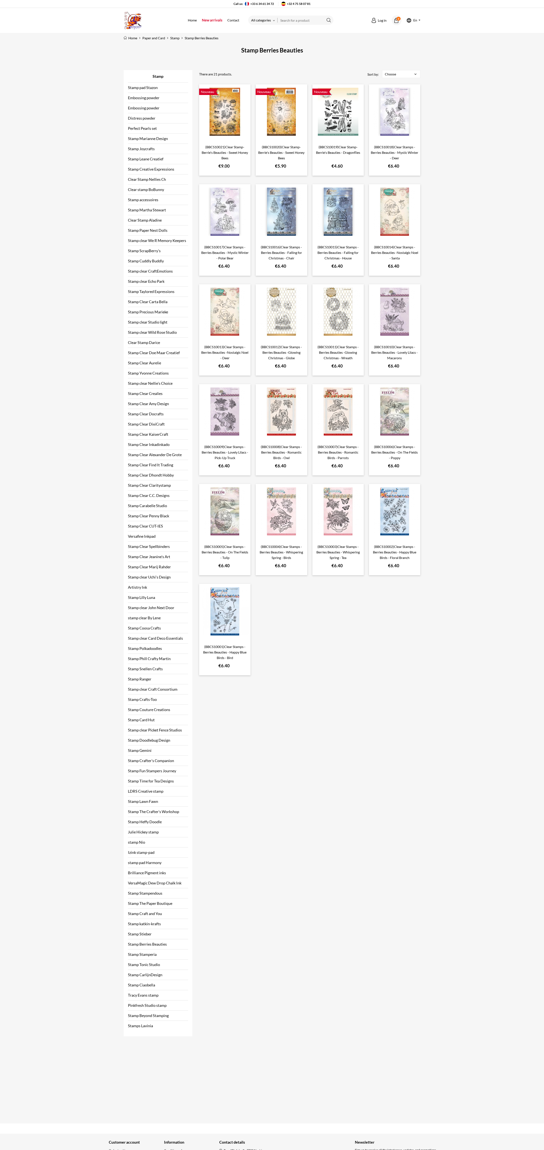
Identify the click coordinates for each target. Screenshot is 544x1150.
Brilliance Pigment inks (147, 872)
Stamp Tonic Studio (144, 964)
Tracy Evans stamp (143, 995)
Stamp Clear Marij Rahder (149, 566)
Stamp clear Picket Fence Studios (155, 730)
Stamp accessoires (143, 199)
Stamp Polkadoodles (145, 648)
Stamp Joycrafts (141, 148)
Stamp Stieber (140, 934)
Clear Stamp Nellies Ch (147, 179)
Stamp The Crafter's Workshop (153, 811)
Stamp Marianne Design (148, 138)
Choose (401, 74)
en (415, 20)
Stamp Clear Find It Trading (150, 465)
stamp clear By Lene (144, 617)
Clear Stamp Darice (144, 342)
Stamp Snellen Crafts (145, 668)
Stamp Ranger (139, 679)
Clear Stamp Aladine (145, 220)
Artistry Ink (137, 587)
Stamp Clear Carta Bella (147, 301)
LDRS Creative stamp (145, 791)
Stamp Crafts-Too (142, 699)
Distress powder (141, 118)
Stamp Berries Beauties (147, 944)
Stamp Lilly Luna (141, 597)
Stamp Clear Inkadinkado (149, 444)
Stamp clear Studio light (147, 322)
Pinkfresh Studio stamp (147, 1005)
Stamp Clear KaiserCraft (148, 434)
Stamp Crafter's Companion (151, 760)
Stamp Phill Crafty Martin (149, 658)
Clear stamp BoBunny (146, 189)
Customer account (124, 1142)
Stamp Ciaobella (141, 985)
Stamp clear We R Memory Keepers (157, 240)
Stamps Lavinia (140, 1025)
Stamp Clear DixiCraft (146, 424)
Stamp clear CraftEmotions (150, 271)
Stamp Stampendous (145, 893)
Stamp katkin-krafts (144, 923)
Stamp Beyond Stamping (148, 1015)
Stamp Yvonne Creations (148, 373)
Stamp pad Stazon (143, 87)
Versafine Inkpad (142, 536)
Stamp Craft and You (145, 913)
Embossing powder (143, 97)
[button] (379, 20)
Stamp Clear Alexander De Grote (155, 454)
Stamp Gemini (140, 750)
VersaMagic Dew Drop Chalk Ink (154, 883)
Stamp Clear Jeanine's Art (149, 556)
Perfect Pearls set (142, 128)
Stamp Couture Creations (149, 709)
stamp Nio (136, 842)
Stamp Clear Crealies (145, 393)
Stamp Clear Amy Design (148, 403)
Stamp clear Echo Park (146, 281)
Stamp (158, 76)
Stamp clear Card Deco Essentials (155, 638)
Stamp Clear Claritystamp (149, 485)
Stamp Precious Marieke (148, 312)
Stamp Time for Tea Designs (151, 781)
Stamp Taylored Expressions (151, 291)
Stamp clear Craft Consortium (152, 689)
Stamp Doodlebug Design (149, 740)
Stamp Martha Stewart (147, 210)
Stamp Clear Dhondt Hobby (151, 475)
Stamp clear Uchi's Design (149, 577)
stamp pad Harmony (145, 862)
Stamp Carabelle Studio (147, 505)
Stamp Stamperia (142, 954)
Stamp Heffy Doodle (145, 821)
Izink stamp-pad (141, 852)
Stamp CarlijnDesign (145, 974)
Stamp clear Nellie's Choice (150, 383)
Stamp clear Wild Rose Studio (152, 332)
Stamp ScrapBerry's (144, 250)
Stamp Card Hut (141, 719)
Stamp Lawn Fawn (143, 801)
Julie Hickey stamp (143, 832)
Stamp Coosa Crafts (144, 628)
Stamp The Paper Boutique (150, 903)
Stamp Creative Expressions (151, 169)
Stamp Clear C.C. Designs (149, 495)
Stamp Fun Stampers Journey (152, 770)
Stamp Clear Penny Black (148, 515)
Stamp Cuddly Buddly (146, 261)
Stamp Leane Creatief (145, 159)
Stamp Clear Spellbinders (149, 546)
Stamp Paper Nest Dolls (147, 230)
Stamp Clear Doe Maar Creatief (154, 352)
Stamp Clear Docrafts (146, 414)
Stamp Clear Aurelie (144, 363)
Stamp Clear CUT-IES (145, 526)
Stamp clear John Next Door (151, 607)
